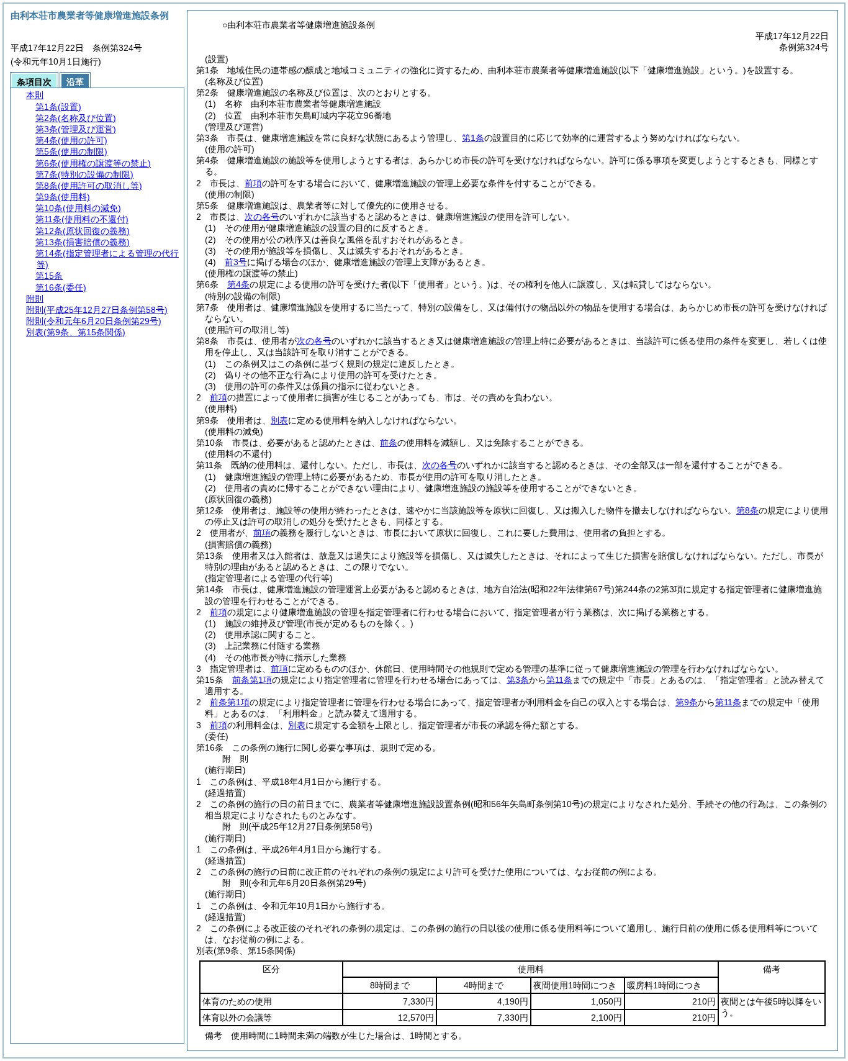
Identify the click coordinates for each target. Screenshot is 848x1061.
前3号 (236, 262)
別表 (279, 420)
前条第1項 (252, 680)
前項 (253, 183)
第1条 (473, 138)
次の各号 (262, 217)
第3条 (518, 680)
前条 (388, 443)
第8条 (747, 510)
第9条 (686, 702)
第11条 (559, 680)
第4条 (238, 284)
